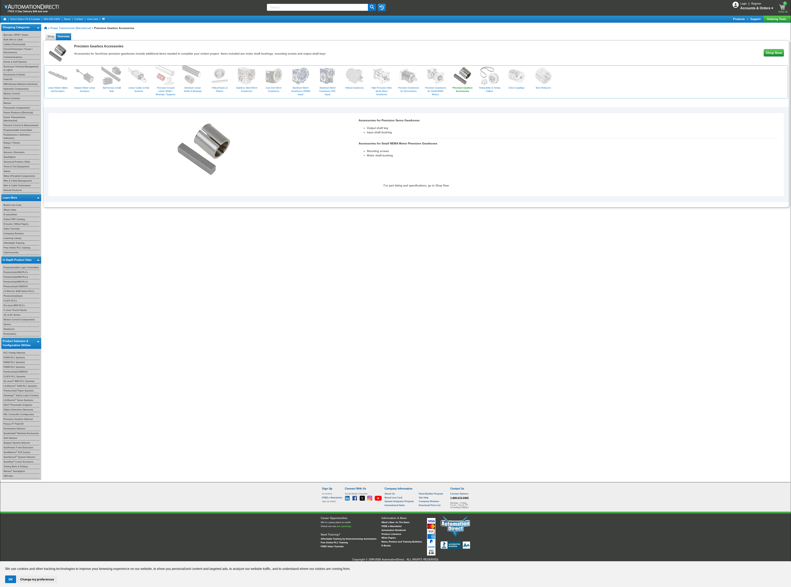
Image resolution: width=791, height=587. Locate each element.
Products (739, 19)
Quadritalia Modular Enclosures (21, 433)
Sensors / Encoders (14, 152)
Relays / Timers (12, 143)
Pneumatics (10, 334)
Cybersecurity (11, 252)
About (67, 19)
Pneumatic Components (17, 108)
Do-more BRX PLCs (14, 305)
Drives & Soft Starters (15, 62)
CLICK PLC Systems (15, 376)
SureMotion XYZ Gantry (17, 452)
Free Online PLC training (17, 247)
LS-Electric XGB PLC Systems (20, 386)
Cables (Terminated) (14, 44)
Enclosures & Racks (14, 74)
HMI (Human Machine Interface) (20, 84)
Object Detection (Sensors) (18, 409)
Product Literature (391, 534)
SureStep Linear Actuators (18, 461)
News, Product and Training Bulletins (401, 541)
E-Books (386, 545)
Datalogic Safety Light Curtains (21, 395)
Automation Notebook (393, 530)
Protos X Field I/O (14, 424)
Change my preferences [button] (37, 579)
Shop (51, 36)
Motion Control (12, 93)
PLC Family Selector (14, 352)
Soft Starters (10, 438)
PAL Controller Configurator (19, 414)
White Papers (388, 538)
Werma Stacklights (14, 471)
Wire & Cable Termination (17, 185)
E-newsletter (10, 214)
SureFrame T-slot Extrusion (18, 447)
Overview (63, 36)
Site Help (423, 497)
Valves (7, 171)
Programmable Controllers (18, 130)
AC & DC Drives (12, 315)
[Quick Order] (103, 19)
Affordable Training (14, 243)
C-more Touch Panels (15, 310)
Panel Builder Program (431, 493)
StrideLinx (9, 329)
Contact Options (459, 493)
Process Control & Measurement (21, 125)
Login (744, 3)
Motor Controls (12, 98)
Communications (13, 57)
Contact (78, 19)
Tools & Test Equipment (16, 166)
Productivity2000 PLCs (16, 277)
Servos (7, 324)
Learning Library (12, 238)
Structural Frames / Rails (17, 162)
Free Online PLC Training (334, 542)
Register (756, 3)
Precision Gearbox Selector (18, 419)
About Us (390, 493)
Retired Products (13, 190)
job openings (344, 526)
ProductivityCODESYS (16, 286)
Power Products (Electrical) (18, 112)
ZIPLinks (8, 476)
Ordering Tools (777, 19)
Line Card (92, 19)
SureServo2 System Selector (19, 457)
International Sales (395, 505)
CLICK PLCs (10, 300)
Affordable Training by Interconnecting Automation (349, 539)
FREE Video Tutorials (332, 546)
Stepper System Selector (17, 443)
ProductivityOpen (13, 296)
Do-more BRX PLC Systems (19, 381)
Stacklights (10, 157)
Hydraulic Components (16, 89)
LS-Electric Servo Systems (18, 400)
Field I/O (8, 79)
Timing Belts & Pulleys (16, 466)
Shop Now (774, 53)
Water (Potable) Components (19, 176)
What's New (10, 210)
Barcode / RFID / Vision (16, 35)
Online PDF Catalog (14, 219)
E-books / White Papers (16, 224)
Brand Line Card (12, 205)
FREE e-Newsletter (391, 526)
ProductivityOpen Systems (19, 390)
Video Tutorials (12, 228)
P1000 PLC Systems (14, 357)
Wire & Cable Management (18, 180)
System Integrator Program (399, 501)
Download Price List (430, 505)
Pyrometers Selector (14, 428)
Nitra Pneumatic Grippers (18, 405)
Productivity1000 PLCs (16, 272)
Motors (7, 103)
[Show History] (382, 7)
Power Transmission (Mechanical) (70, 28)
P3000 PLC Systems (14, 367)
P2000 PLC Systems (14, 362)
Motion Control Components (19, 319)
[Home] (5, 19)
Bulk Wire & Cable (13, 39)
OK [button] (10, 579)
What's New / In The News (395, 522)
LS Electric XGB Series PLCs (19, 291)
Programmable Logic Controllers (21, 267)
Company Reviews (14, 233)
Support (755, 19)
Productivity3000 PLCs (16, 281)
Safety (7, 147)
